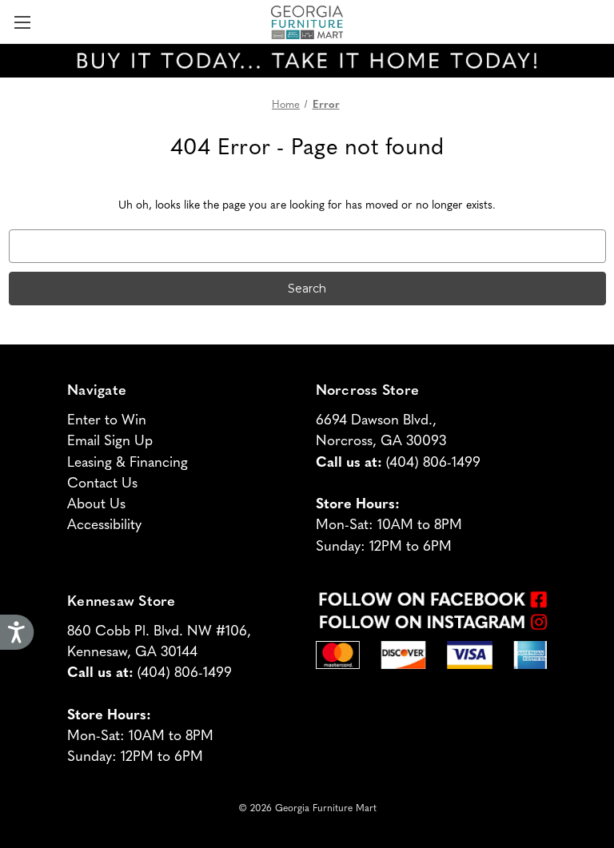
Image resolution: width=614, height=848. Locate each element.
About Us (96, 502)
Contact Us (102, 482)
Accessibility (104, 523)
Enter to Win (106, 418)
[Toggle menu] (22, 22)
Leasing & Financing (127, 461)
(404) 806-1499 (433, 461)
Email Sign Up (110, 439)
